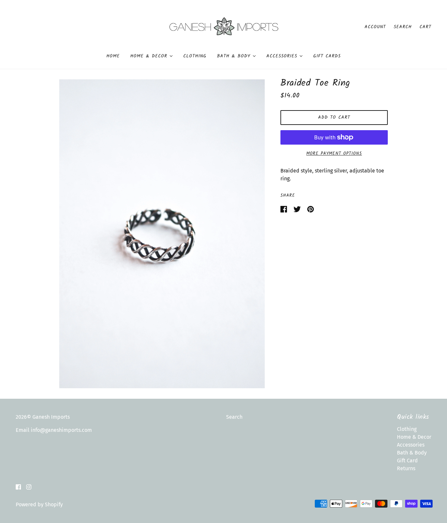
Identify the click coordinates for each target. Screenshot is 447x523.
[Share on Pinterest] (310, 208)
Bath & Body (412, 453)
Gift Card (407, 460)
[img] (18, 486)
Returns (406, 468)
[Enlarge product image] (162, 233)
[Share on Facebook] (284, 208)
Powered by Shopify (39, 504)
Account (375, 26)
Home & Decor (414, 437)
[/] (224, 26)
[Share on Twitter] (298, 208)
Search (403, 26)
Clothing (407, 429)
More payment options (334, 153)
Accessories (410, 445)
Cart (425, 26)
